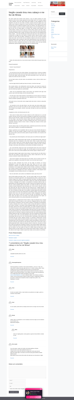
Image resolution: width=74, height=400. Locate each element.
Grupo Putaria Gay (26, 2)
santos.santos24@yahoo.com (16, 274)
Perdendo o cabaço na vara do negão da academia (19, 240)
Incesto (52, 30)
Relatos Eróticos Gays (55, 34)
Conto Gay (53, 25)
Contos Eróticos (17, 5)
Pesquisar (53, 11)
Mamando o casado (13, 237)
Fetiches (52, 27)
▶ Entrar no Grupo (33, 397)
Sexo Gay (39, 2)
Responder (12, 256)
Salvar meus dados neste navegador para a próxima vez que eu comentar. (25, 388)
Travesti (23, 5)
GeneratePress (42, 398)
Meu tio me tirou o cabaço (14, 235)
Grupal (52, 29)
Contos (52, 48)
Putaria (52, 32)
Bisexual (27, 5)
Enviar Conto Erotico (17, 2)
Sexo (52, 36)
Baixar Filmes (53, 47)
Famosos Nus (40, 5)
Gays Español (33, 5)
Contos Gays (34, 2)
